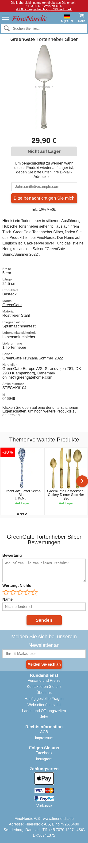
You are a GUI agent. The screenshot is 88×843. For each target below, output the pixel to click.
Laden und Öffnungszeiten (44, 711)
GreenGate (12, 304)
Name (7, 599)
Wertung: (16, 586)
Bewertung (12, 555)
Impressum (44, 738)
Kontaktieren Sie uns (44, 687)
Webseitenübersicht (44, 705)
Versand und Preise (44, 680)
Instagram (44, 759)
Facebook (44, 753)
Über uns (44, 693)
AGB (44, 732)
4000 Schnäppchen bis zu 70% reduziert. (44, 9)
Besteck (9, 294)
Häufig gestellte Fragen (44, 699)
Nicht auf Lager (44, 151)
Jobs (44, 717)
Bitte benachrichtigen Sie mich (44, 198)
